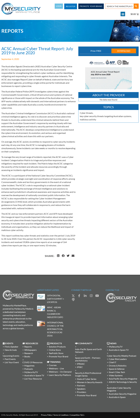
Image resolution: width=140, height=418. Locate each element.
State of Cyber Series (86, 379)
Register (70, 6)
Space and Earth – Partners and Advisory (87, 359)
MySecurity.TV (115, 346)
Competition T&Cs (77, 415)
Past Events (10, 359)
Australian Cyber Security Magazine (119, 389)
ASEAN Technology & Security (123, 382)
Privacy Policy (46, 415)
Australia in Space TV (34, 375)
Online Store (55, 350)
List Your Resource (33, 378)
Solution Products (57, 346)
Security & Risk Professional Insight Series (88, 374)
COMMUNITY (85, 343)
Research (28, 353)
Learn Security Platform (60, 375)
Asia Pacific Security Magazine (123, 378)
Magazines (29, 365)
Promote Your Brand (58, 356)
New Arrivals (11, 350)
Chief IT (112, 362)
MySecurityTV (31, 372)
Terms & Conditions (61, 415)
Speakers (81, 388)
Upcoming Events (11, 355)
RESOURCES (31, 343)
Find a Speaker (11, 346)
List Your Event (12, 362)
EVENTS (9, 343)
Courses (53, 365)
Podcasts (28, 369)
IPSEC (80, 367)
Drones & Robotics (117, 365)
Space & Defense (116, 369)
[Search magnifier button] (136, 6)
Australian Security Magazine (122, 393)
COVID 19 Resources (32, 362)
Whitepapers (30, 350)
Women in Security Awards (89, 382)
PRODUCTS (56, 343)
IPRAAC (81, 363)
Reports (28, 346)
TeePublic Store (56, 353)
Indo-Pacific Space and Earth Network (88, 350)
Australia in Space (117, 397)
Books (27, 356)
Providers (81, 392)
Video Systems (116, 375)
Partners (81, 385)
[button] (123, 14)
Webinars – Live (56, 368)
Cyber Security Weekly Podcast (121, 355)
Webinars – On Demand (60, 371)
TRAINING (55, 362)
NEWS (113, 343)
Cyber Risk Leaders (118, 359)
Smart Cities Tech (117, 372)
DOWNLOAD (123, 51)
